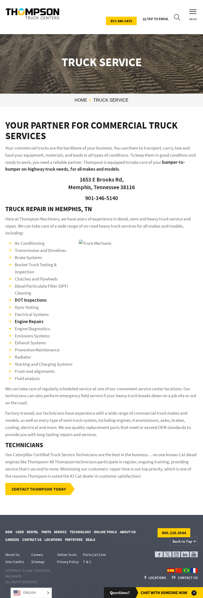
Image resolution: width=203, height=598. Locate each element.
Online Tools (105, 532)
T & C (87, 562)
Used (20, 532)
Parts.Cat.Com (94, 554)
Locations (53, 539)
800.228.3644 (174, 532)
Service (60, 532)
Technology (80, 532)
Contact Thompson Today (39, 489)
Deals (90, 539)
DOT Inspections (31, 300)
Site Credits (14, 562)
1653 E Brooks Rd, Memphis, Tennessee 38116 (101, 183)
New (8, 532)
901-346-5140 (101, 198)
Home (81, 100)
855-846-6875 (121, 21)
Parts (46, 532)
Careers (12, 539)
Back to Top (182, 541)
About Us (128, 532)
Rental (32, 532)
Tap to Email (157, 19)
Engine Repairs (29, 321)
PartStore (74, 539)
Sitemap (37, 562)
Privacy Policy (68, 562)
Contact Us (31, 539)
